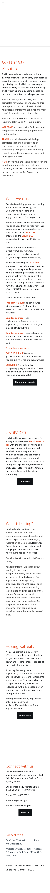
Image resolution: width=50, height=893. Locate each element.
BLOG (31, 869)
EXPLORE (39, 865)
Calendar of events (25, 382)
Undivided (25, 481)
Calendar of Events (23, 865)
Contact (22, 869)
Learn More (25, 715)
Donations (11, 869)
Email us (25, 812)
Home (9, 865)
